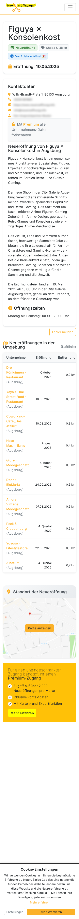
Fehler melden (62, 332)
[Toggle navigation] (70, 7)
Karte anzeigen (39, 628)
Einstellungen (14, 912)
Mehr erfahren (22, 713)
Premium (31, 124)
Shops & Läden (56, 47)
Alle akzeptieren (51, 912)
